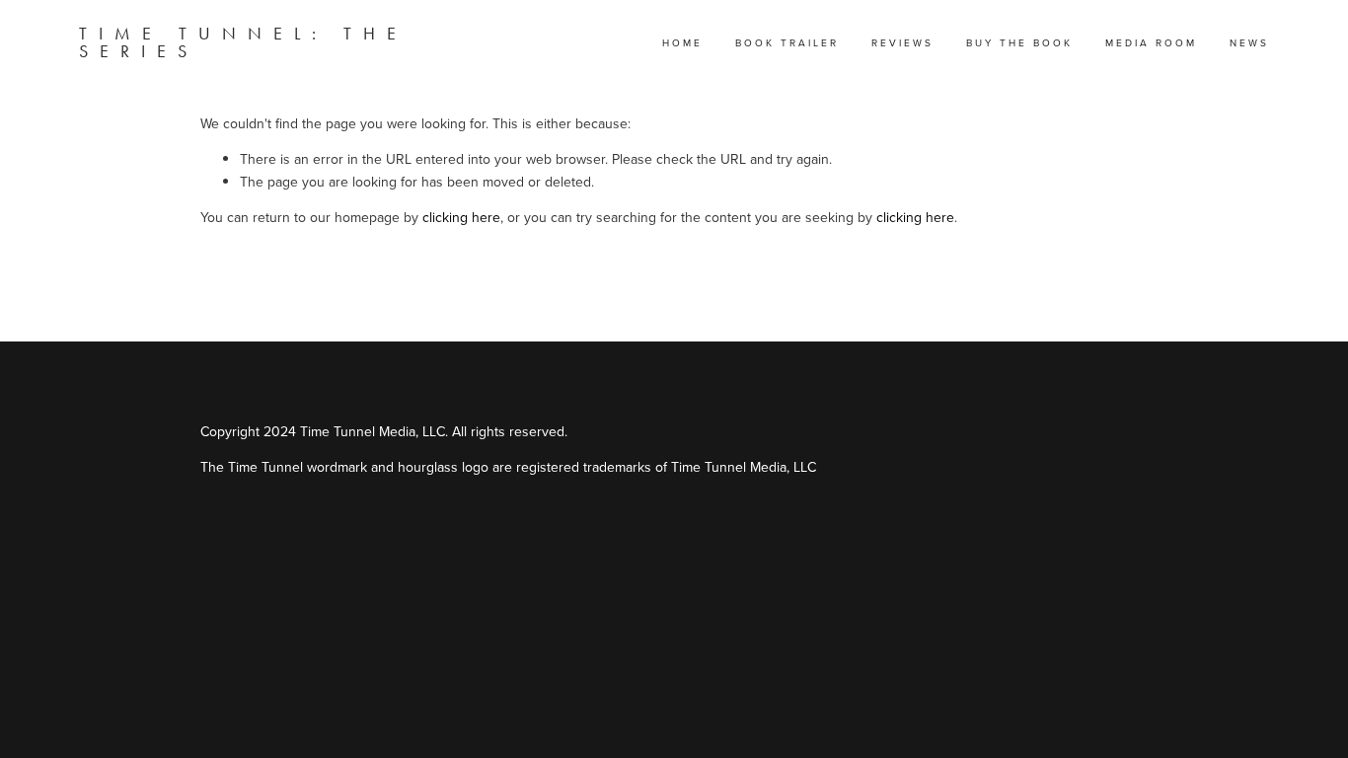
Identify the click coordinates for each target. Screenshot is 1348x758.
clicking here (461, 217)
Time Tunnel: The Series (243, 42)
